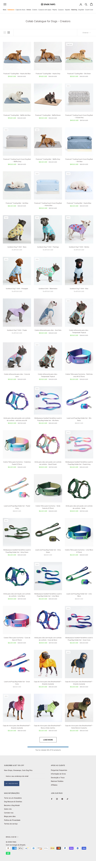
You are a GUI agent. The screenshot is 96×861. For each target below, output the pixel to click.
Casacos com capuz (44, 10)
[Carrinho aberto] (91, 4)
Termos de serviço (11, 824)
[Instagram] (57, 799)
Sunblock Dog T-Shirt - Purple (17, 330)
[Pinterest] (62, 799)
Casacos (61, 10)
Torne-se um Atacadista (13, 798)
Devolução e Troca (57, 777)
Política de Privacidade (12, 820)
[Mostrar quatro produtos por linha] (9, 32)
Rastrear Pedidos (57, 781)
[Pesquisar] (86, 4)
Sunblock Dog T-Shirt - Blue (79, 288)
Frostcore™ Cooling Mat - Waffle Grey (48, 159)
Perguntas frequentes (59, 770)
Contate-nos (8, 813)
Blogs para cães (10, 816)
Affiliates (54, 785)
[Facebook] (51, 799)
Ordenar (86, 33)
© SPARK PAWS (11, 842)
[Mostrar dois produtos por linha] (5, 32)
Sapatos (67, 10)
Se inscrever (12, 783)
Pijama (54, 10)
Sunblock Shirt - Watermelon (48, 288)
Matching (74, 10)
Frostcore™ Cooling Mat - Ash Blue (17, 203)
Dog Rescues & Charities (13, 802)
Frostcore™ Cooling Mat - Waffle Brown (48, 115)
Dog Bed (81, 10)
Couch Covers (89, 10)
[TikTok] (67, 799)
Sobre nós (8, 809)
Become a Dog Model (12, 805)
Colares (34, 10)
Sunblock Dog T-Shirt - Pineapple (17, 288)
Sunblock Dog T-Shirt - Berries (79, 247)
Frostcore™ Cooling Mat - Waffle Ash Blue (17, 115)
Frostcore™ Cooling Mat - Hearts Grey (48, 73)
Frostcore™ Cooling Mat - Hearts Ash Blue (17, 73)
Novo (4, 10)
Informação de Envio (58, 774)
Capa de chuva (20, 10)
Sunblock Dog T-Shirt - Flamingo (48, 247)
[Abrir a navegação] (5, 4)
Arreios (28, 10)
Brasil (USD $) (11, 837)
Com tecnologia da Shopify (15, 845)
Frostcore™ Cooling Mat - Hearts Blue (79, 203)
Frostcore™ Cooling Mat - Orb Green (79, 73)
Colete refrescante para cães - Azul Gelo (48, 330)
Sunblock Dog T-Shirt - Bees (16, 247)
